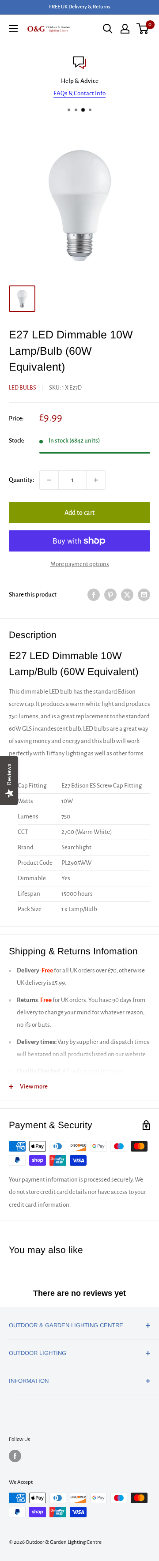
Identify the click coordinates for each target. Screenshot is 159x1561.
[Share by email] (144, 594)
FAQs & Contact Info (79, 93)
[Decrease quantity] (49, 480)
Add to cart (79, 512)
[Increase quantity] (96, 480)
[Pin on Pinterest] (110, 594)
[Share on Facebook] (93, 594)
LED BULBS (22, 388)
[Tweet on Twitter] (127, 594)
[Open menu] (13, 28)
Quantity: (21, 480)
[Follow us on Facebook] (15, 1456)
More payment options (79, 564)
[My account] (125, 29)
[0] (142, 28)
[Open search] (108, 29)
